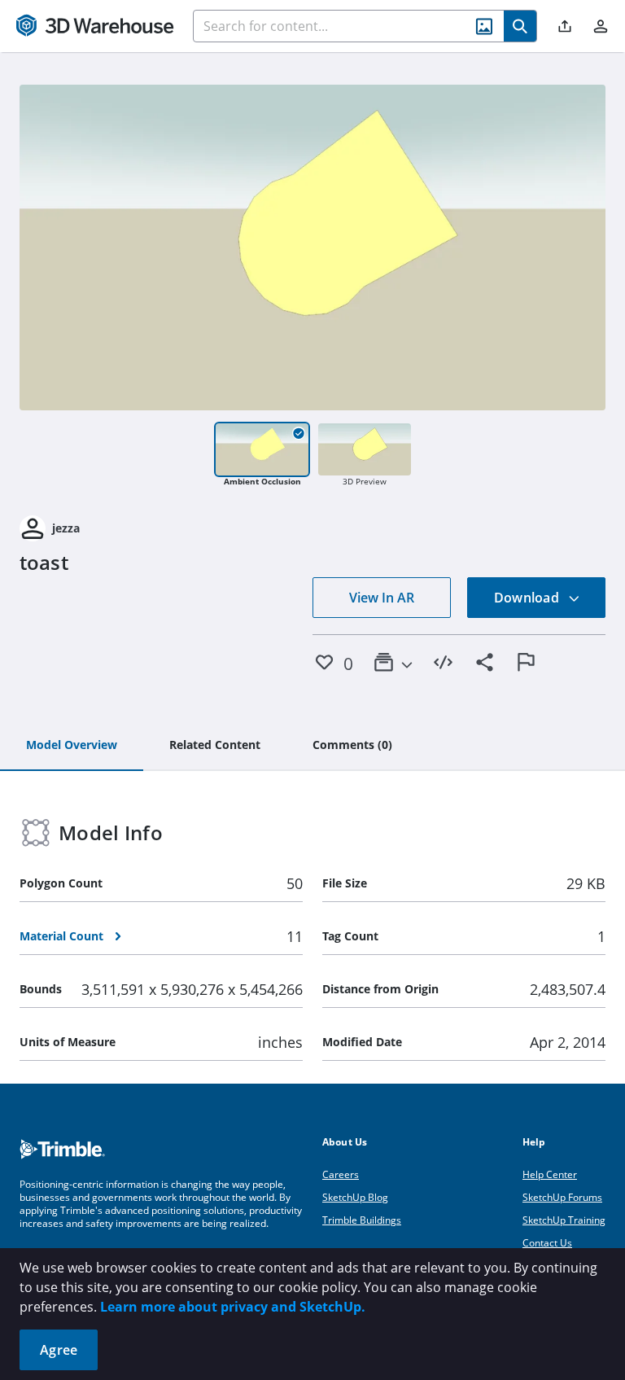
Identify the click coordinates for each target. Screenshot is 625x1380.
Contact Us (547, 1243)
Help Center (549, 1174)
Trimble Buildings (361, 1220)
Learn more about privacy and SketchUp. (232, 1307)
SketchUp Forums (562, 1197)
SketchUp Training (563, 1220)
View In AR (381, 598)
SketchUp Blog (355, 1197)
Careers (340, 1174)
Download (528, 598)
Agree (58, 1350)
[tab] (71, 746)
